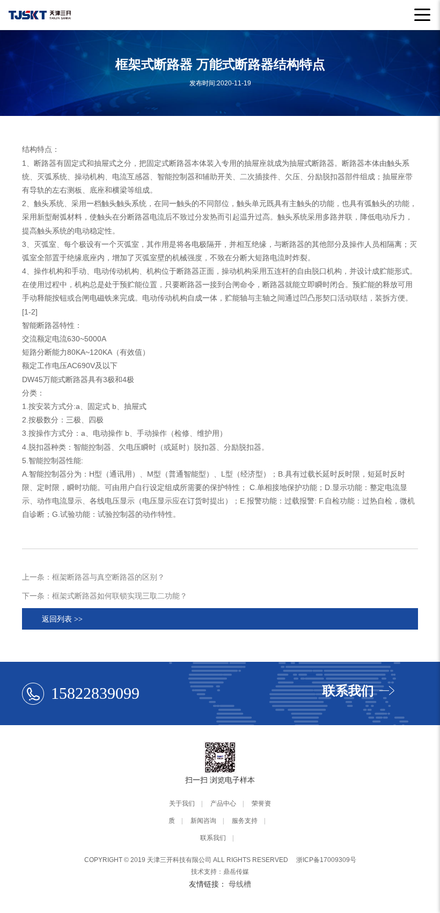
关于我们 (182, 803)
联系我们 (213, 838)
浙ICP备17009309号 (326, 860)
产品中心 (223, 803)
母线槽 (240, 884)
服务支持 (245, 820)
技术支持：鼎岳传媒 (220, 871)
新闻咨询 (203, 820)
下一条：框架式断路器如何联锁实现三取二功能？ (104, 595)
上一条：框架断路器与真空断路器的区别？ (93, 577)
